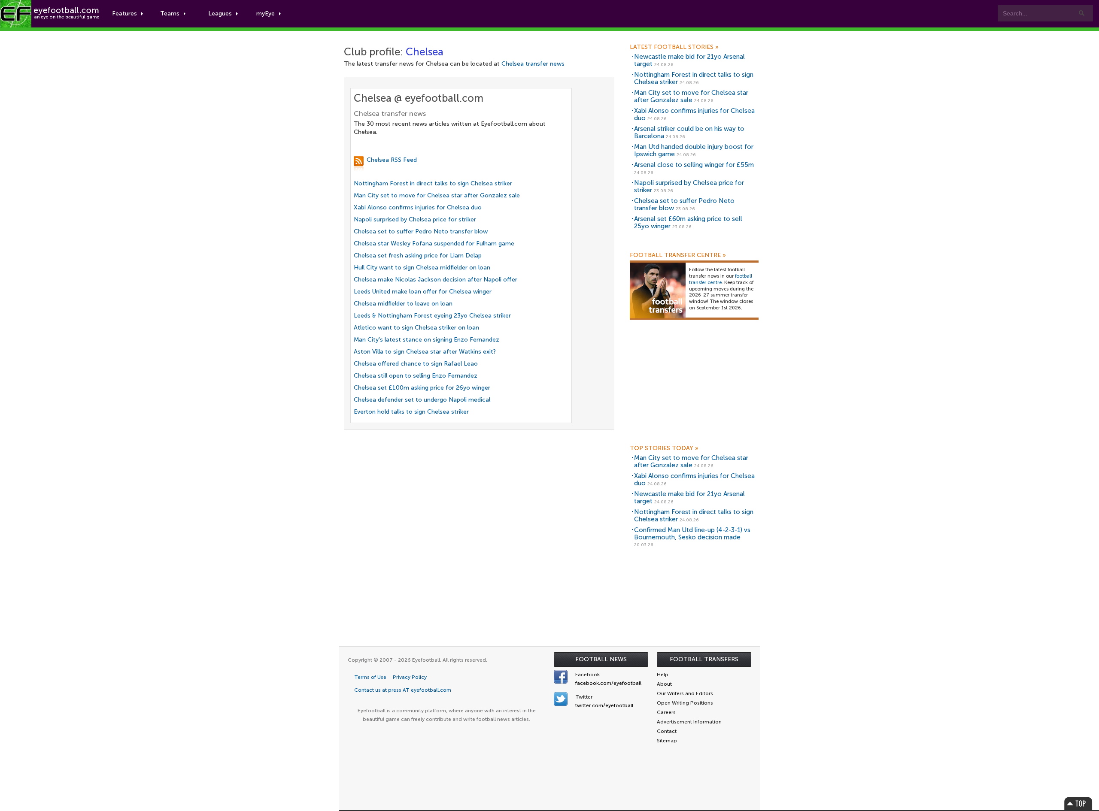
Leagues (220, 13)
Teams (169, 13)
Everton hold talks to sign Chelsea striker (411, 411)
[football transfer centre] (658, 290)
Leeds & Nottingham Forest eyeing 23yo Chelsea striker (432, 315)
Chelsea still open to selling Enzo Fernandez (415, 375)
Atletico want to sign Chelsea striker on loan (416, 327)
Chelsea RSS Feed (392, 159)
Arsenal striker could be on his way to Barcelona (689, 132)
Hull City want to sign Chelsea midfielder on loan (422, 267)
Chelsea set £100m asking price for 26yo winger (422, 387)
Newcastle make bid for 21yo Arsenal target (689, 60)
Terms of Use (370, 677)
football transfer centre (720, 279)
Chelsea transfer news (533, 63)
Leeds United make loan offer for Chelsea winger (423, 291)
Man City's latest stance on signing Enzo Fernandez (426, 339)
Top (1078, 803)
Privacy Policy (410, 677)
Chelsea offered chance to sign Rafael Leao (416, 363)
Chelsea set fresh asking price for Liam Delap (418, 255)
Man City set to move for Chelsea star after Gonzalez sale (437, 195)
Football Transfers (704, 659)
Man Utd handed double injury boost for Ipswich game (693, 150)
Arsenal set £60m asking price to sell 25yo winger (688, 222)
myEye (265, 13)
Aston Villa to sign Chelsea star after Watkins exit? (425, 351)
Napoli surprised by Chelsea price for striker (415, 219)
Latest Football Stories (674, 47)
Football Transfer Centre (678, 255)
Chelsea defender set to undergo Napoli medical (422, 399)
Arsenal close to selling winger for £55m (694, 165)
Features (124, 13)
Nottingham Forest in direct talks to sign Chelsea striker (433, 183)
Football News (601, 659)
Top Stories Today (664, 448)
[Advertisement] (694, 385)
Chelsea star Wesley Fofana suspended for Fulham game (434, 243)
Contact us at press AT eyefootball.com (402, 690)
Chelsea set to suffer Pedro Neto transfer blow (421, 231)
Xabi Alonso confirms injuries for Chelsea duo (418, 207)
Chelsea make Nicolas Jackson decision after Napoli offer (435, 279)
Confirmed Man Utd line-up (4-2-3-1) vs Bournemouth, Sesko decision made (692, 533)
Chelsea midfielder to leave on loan (403, 303)
